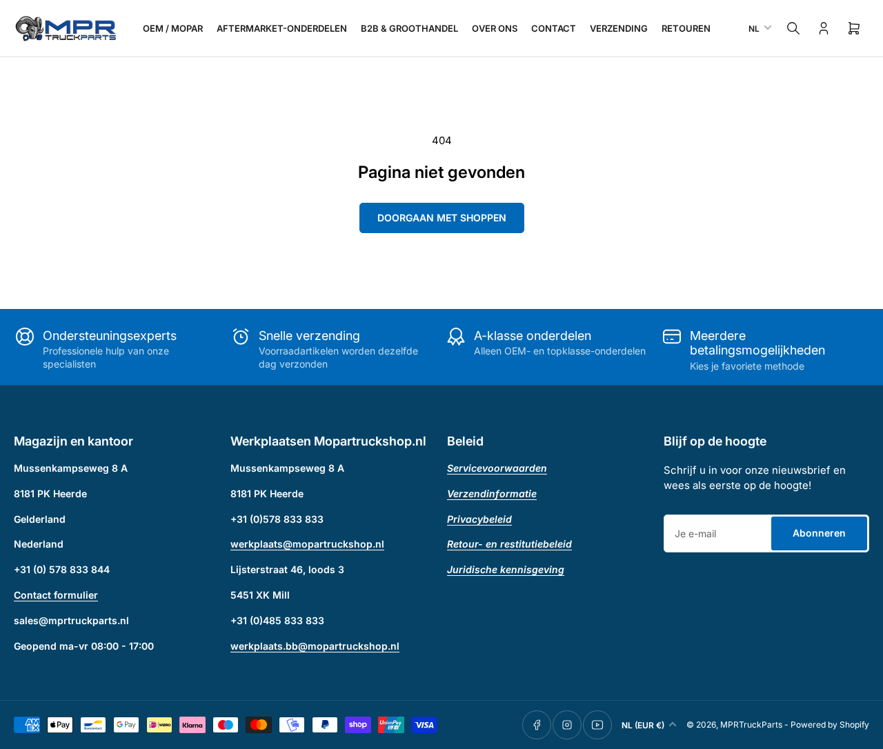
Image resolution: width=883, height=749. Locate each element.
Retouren (686, 28)
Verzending (619, 28)
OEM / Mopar (173, 28)
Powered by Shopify (830, 724)
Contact (553, 28)
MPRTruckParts (751, 724)
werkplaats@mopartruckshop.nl (307, 544)
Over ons (494, 28)
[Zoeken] (793, 28)
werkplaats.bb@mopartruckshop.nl (314, 646)
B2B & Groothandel (409, 28)
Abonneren (819, 533)
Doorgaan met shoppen (441, 217)
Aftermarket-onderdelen (282, 28)
